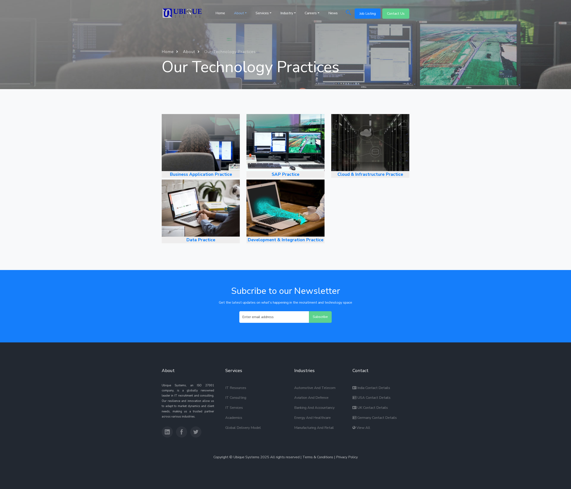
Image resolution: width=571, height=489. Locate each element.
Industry (286, 13)
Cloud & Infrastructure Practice (370, 174)
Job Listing (367, 13)
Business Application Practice (201, 174)
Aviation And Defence (311, 397)
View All (363, 427)
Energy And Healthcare (312, 417)
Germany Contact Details (376, 417)
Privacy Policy (347, 457)
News (333, 13)
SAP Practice (285, 174)
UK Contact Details (372, 407)
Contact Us (396, 13)
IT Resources (235, 387)
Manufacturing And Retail (314, 427)
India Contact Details (373, 387)
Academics (233, 417)
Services (262, 13)
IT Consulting (235, 397)
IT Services (234, 407)
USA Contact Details (373, 397)
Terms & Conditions (317, 457)
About (190, 51)
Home (220, 13)
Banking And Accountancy (314, 407)
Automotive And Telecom (314, 387)
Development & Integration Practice (285, 240)
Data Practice (200, 240)
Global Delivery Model (243, 427)
